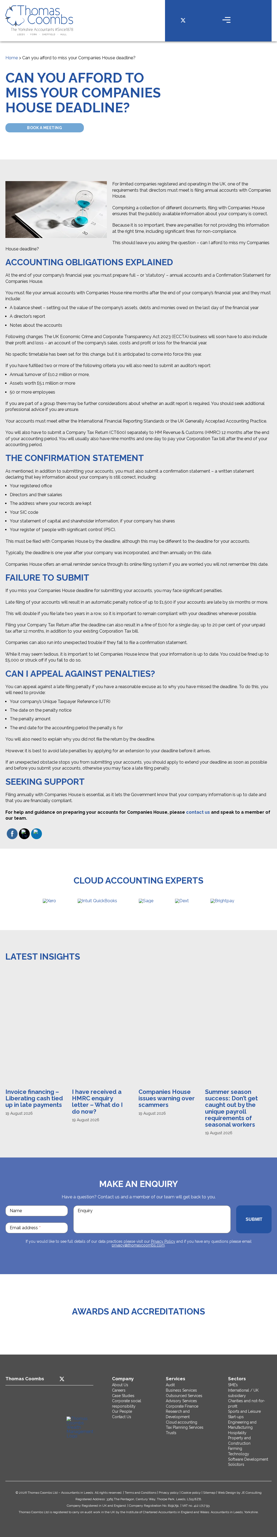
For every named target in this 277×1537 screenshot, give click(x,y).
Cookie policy (191, 1493)
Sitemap (209, 1493)
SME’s (233, 1385)
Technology (238, 1454)
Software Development (248, 1459)
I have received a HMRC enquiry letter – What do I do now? (30, 1101)
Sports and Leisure (244, 1411)
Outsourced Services (184, 1396)
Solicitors (236, 1464)
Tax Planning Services (184, 1427)
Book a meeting (44, 128)
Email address (25, 1227)
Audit (170, 1385)
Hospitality (237, 1433)
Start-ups (236, 1417)
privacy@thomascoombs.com (138, 1245)
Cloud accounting (181, 1422)
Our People (122, 1411)
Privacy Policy (163, 1241)
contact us (198, 812)
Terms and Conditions (140, 1493)
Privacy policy (169, 1493)
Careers (119, 1390)
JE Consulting (251, 1493)
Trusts (171, 1433)
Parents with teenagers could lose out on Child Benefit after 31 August (229, 1104)
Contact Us (121, 1417)
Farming (235, 1448)
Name (16, 1210)
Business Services (181, 1390)
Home (11, 57)
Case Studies (123, 1396)
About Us (120, 1385)
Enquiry (85, 1210)
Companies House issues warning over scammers (100, 1098)
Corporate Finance (182, 1406)
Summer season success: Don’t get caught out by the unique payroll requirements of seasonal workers (164, 1108)
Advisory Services (181, 1401)
